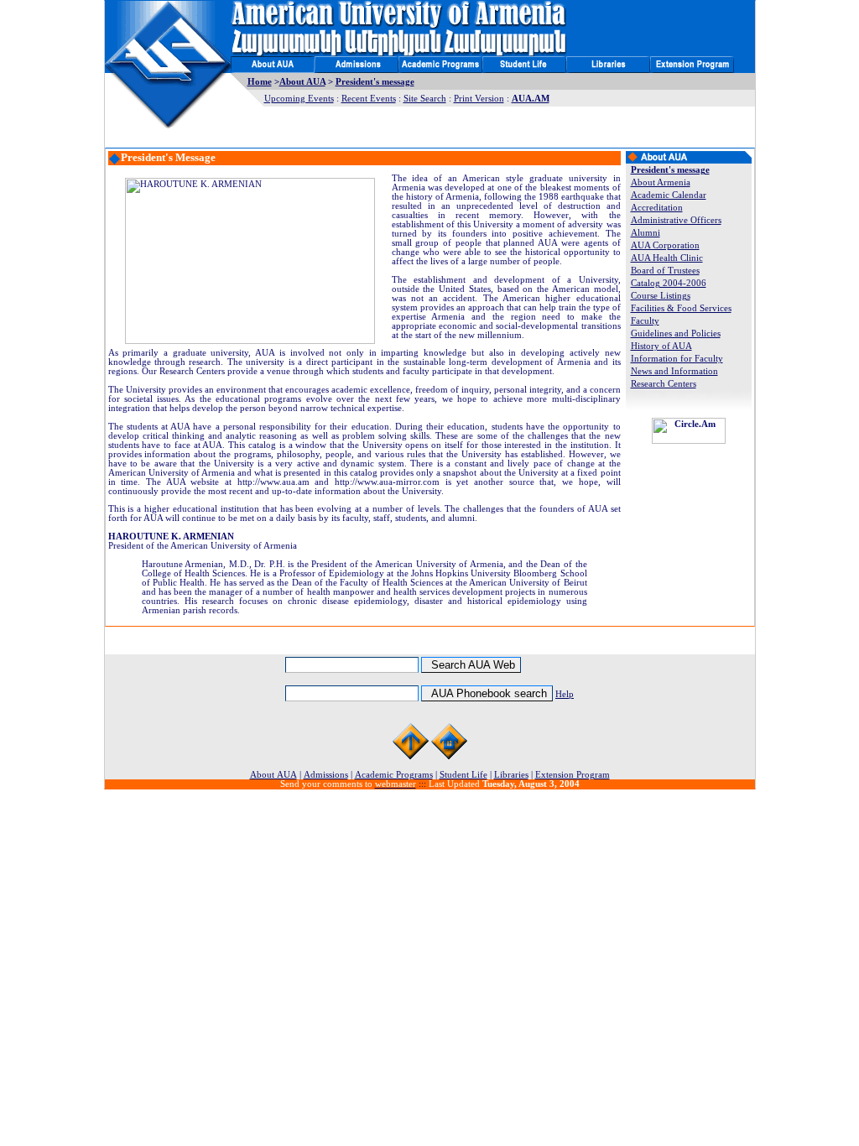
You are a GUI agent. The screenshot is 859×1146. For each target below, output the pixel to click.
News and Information (674, 371)
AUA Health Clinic (667, 258)
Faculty (645, 321)
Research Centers (663, 383)
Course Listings (660, 295)
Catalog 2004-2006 (668, 283)
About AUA (302, 81)
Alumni (645, 232)
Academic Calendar (668, 195)
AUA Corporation (665, 245)
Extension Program (572, 774)
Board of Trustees (665, 270)
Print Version (479, 98)
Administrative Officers (676, 220)
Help (564, 694)
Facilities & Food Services (681, 308)
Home (259, 81)
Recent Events (368, 98)
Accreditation (657, 207)
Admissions (326, 774)
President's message (375, 81)
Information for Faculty (677, 358)
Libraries (511, 774)
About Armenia (660, 182)
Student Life (463, 774)
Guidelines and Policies (676, 333)
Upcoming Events (299, 98)
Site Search (424, 98)
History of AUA (661, 346)
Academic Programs (394, 774)
